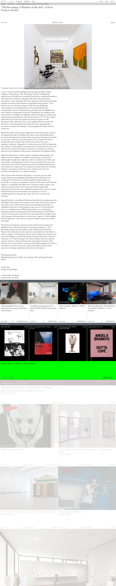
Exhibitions (27, 1)
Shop (33, 1)
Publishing (19, 1)
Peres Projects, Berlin (11, 275)
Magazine (11, 1)
